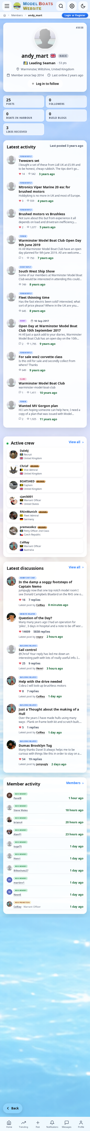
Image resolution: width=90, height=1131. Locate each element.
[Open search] (61, 6)
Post (38, 1126)
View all (75, 442)
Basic (63, 56)
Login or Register (75, 15)
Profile (81, 1126)
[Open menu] (7, 6)
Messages (66, 1126)
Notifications (52, 1126)
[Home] (4, 15)
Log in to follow (47, 84)
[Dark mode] (83, 6)
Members (17, 15)
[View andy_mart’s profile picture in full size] (45, 38)
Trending (23, 1126)
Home (9, 1126)
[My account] (72, 6)
